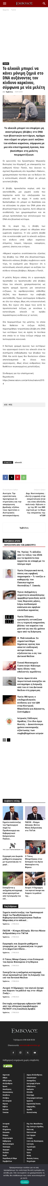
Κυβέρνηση (7, 1141)
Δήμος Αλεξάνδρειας (34, 1075)
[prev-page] (4, 740)
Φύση (29, 1155)
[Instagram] (20, 1052)
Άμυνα (5, 1086)
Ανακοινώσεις (8, 1092)
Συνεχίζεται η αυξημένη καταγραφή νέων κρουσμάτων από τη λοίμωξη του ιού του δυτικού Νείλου (24, 975)
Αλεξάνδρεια (7, 1083)
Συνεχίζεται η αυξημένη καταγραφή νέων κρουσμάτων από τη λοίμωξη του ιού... (12, 893)
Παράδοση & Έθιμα (10, 1158)
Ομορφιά (6, 1149)
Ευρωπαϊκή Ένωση (33, 1103)
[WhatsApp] (23, 477)
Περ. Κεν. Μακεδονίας (35, 1123)
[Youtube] (34, 1052)
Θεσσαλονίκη (32, 1112)
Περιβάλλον (7, 1161)
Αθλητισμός (7, 1080)
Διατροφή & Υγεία (33, 1083)
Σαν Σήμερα (31, 1135)
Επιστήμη (30, 1095)
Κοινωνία (6, 1132)
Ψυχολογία (31, 1161)
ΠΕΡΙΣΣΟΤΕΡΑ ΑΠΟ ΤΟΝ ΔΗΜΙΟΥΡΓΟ (20, 544)
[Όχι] (44, 1175)
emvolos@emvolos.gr (29, 1045)
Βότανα (5, 1109)
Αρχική (6, 10)
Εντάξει (24, 1182)
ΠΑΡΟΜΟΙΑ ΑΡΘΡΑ (12, 541)
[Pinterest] (17, 477)
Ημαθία (29, 1109)
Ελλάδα (30, 1092)
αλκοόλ (18, 462)
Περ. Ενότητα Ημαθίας (35, 1126)
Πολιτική (30, 1129)
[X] (11, 477)
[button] (4, 3)
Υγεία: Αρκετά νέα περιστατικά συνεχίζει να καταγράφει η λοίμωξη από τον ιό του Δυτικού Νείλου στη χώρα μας (31, 684)
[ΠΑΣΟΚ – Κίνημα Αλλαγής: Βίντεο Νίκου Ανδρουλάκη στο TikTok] (35, 813)
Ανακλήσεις (7, 1089)
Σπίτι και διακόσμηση (35, 1141)
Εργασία (30, 1101)
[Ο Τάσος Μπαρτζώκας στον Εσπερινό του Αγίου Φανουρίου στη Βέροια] (35, 847)
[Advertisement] (24, 36)
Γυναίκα (6, 1112)
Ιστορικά (6, 1123)
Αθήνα (5, 1077)
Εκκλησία (30, 1089)
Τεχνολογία (31, 1147)
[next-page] (8, 740)
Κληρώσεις (7, 1129)
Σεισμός (30, 1138)
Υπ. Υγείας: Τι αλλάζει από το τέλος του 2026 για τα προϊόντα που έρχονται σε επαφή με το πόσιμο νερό (31, 558)
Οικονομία (6, 1147)
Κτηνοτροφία (8, 1138)
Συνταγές (30, 1144)
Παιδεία (6, 1152)
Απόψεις (6, 1098)
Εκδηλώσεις (31, 1086)
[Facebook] (5, 477)
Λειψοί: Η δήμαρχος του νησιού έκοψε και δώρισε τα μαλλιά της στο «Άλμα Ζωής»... (23, 990)
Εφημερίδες (31, 1106)
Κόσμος (5, 1135)
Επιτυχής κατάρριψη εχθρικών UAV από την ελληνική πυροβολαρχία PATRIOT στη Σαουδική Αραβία (22, 1006)
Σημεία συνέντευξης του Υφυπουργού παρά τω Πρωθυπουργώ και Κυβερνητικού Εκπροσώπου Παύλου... (12, 830)
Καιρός (5, 1126)
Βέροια (5, 1103)
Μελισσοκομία (8, 1144)
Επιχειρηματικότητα (35, 1098)
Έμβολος (9, 92)
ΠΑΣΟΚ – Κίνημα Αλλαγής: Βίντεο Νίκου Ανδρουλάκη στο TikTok (24, 932)
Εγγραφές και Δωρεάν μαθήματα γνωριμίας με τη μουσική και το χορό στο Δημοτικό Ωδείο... (23, 946)
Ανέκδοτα (6, 1095)
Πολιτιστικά (31, 1132)
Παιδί (5, 1155)
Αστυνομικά (7, 1101)
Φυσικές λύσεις (33, 1158)
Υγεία (13, 10)
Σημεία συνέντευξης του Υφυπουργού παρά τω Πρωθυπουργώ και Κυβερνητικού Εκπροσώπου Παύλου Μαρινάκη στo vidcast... (23, 916)
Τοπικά (29, 1149)
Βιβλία (5, 1106)
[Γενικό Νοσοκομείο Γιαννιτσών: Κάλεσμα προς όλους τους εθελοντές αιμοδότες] (9, 665)
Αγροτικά (6, 1075)
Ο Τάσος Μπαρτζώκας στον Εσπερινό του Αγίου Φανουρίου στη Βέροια (34, 861)
